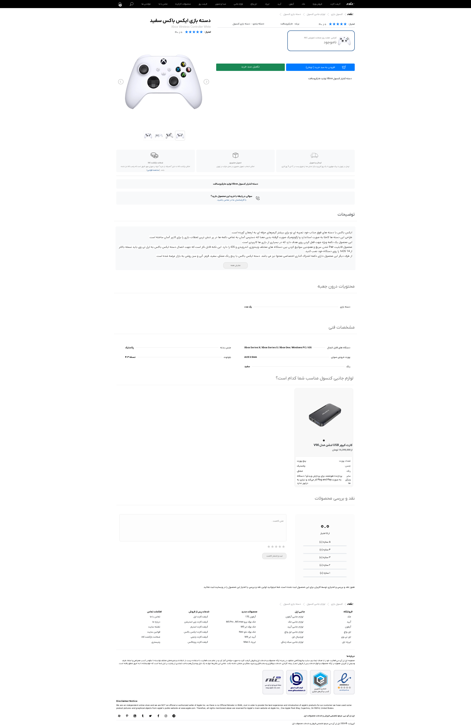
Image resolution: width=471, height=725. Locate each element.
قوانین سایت (153, 632)
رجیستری (155, 642)
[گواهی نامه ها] (344, 682)
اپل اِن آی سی (351, 15)
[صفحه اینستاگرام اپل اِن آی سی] (166, 716)
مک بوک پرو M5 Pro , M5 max (241, 621)
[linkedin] (135, 716)
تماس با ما (163, 4)
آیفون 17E (250, 616)
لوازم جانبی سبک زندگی (292, 642)
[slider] (338, 24)
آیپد (279, 4)
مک (303, 4)
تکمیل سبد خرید (250, 67)
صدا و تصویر (220, 4)
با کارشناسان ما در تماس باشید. (231, 200)
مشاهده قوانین (153, 170)
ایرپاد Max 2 (250, 642)
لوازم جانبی (238, 4)
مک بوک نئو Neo (247, 632)
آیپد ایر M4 (250, 636)
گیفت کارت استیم (199, 626)
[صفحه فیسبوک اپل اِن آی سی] (158, 716)
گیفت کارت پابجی (199, 636)
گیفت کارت (335, 4)
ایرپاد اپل (346, 642)
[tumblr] (143, 716)
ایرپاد (267, 4)
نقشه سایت (154, 626)
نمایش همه (235, 265)
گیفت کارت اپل (200, 616)
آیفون (291, 4)
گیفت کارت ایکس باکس (196, 632)
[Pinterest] (127, 716)
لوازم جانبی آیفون (294, 616)
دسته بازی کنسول (292, 14)
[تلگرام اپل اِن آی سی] (174, 716)
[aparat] (119, 716)
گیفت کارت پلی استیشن (196, 621)
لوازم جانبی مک (295, 621)
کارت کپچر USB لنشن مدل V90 (333, 445)
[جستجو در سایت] (131, 4)
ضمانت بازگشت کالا (150, 636)
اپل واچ (254, 4)
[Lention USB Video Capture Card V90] (323, 414)
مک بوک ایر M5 (248, 626)
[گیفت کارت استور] (297, 682)
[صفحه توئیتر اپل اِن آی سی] (150, 716)
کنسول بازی (337, 14)
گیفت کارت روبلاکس (198, 642)
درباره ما (156, 621)
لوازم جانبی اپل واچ (294, 632)
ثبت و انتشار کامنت (274, 556)
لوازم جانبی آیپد (295, 626)
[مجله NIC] (273, 682)
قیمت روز (203, 4)
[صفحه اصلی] (350, 4)
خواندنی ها (146, 4)
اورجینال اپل (297, 636)
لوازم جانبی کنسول (316, 14)
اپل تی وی (346, 636)
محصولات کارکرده (183, 4)
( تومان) (320, 67)
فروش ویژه (317, 4)
